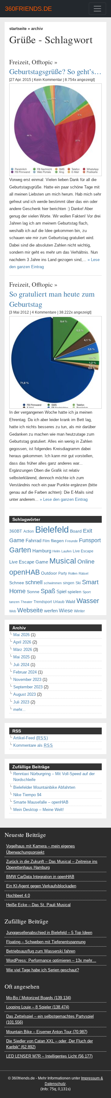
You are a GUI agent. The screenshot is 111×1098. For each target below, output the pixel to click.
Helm (56, 551)
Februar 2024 (25, 672)
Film (46, 541)
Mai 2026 (21, 634)
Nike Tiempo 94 (27, 794)
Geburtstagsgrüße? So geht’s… (55, 71)
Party (62, 573)
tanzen (14, 602)
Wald (70, 601)
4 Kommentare (44, 312)
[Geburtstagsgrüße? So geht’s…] (55, 129)
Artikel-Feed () (30, 738)
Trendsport (43, 602)
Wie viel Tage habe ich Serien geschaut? (42, 970)
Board (76, 531)
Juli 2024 (21, 664)
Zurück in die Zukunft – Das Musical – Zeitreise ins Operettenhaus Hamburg (51, 864)
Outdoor (49, 573)
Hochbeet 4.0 (18, 895)
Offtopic (42, 62)
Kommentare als (33, 745)
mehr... (19, 709)
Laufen (66, 551)
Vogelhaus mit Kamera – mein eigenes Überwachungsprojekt (40, 849)
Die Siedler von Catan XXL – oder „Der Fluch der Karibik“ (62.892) (49, 1044)
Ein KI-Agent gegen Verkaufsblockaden (41, 886)
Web (12, 611)
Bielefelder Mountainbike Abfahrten (44, 787)
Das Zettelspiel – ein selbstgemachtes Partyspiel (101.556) (50, 1019)
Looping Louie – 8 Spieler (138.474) (37, 1007)
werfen (51, 610)
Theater (26, 602)
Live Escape (83, 551)
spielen (74, 591)
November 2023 (27, 679)
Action (28, 531)
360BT (15, 531)
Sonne (33, 591)
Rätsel (83, 573)
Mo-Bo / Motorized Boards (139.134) (38, 997)
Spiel (61, 591)
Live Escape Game (28, 562)
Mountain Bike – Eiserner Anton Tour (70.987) (46, 1031)
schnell (34, 582)
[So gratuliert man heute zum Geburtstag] (55, 362)
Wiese (66, 610)
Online (86, 561)
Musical (62, 560)
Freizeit (19, 62)
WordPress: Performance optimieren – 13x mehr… (51, 960)
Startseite (18, 28)
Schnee (16, 583)
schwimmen (53, 583)
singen (68, 583)
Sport (87, 592)
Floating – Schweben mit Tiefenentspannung (45, 942)
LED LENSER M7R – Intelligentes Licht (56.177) (49, 1056)
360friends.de (28, 8)
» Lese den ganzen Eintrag (64, 499)
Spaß (48, 591)
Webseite (30, 610)
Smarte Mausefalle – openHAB (40, 802)
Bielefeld (52, 529)
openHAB (24, 572)
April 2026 (22, 642)
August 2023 (24, 694)
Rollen (72, 573)
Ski (78, 583)
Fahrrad (33, 540)
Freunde (71, 541)
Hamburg (41, 550)
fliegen (57, 540)
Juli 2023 (21, 702)
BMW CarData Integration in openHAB (40, 876)
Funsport (90, 540)
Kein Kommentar (48, 80)
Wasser (87, 601)
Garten (20, 550)
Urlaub (58, 602)
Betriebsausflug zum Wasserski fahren (40, 951)
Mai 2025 (21, 657)
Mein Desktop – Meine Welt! (38, 809)
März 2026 (22, 649)
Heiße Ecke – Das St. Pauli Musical (38, 904)
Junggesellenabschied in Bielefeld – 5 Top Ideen (49, 932)
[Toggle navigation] (97, 8)
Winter (79, 611)
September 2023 (28, 687)
